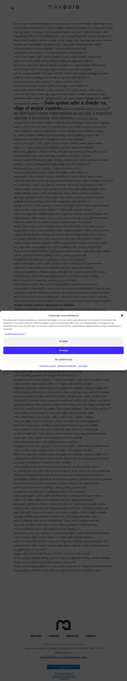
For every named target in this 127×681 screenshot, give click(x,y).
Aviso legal (82, 365)
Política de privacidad (67, 365)
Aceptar (63, 341)
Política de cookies (48, 365)
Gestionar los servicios (15, 333)
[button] (122, 315)
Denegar (63, 350)
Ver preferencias (63, 359)
